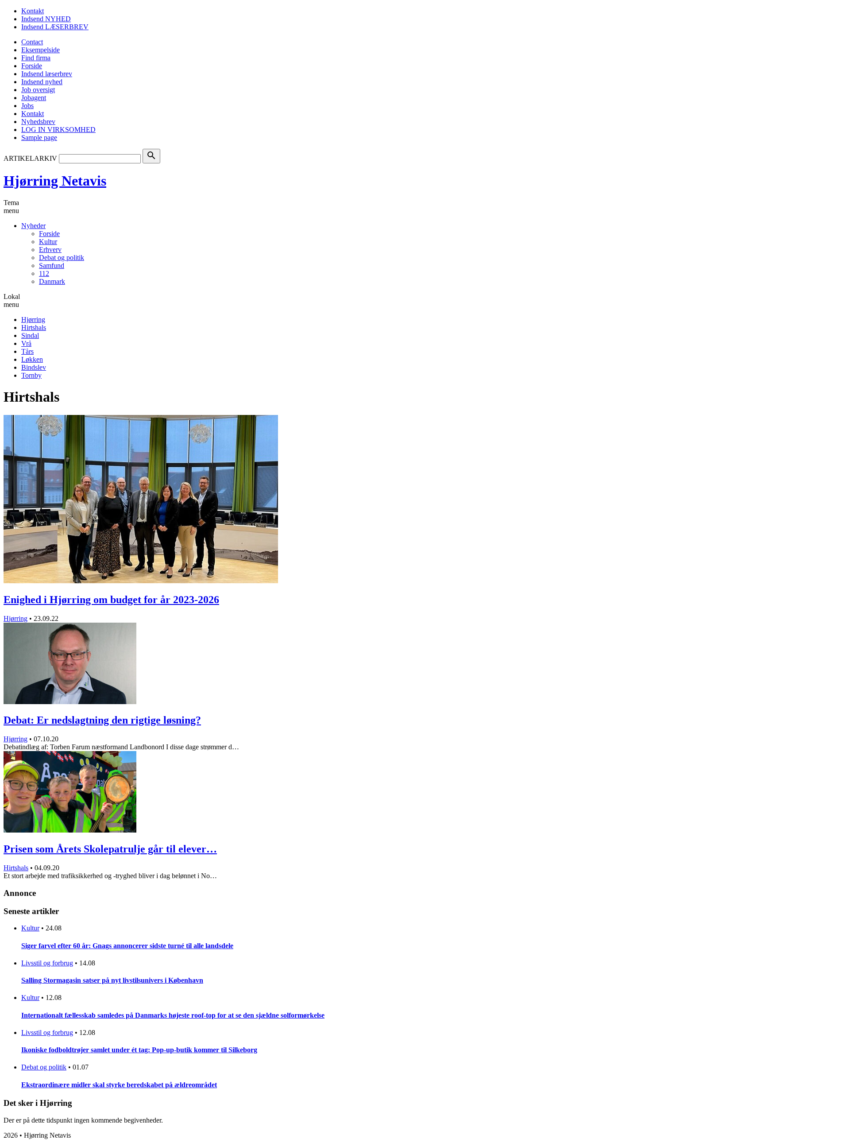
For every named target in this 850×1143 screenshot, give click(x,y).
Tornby (31, 375)
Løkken (32, 359)
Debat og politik (61, 257)
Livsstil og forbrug (47, 963)
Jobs (27, 105)
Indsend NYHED (46, 19)
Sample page (39, 137)
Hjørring (33, 319)
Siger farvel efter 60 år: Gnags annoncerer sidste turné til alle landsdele (127, 945)
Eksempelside (40, 50)
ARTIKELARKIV (30, 158)
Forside (31, 66)
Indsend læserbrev (46, 73)
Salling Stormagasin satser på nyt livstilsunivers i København (112, 980)
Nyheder (33, 225)
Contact (32, 42)
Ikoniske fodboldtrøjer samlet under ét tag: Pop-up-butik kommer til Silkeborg (139, 1050)
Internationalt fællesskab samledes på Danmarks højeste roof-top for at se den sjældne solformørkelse (173, 1015)
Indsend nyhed (41, 81)
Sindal (30, 335)
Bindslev (33, 367)
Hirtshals (33, 327)
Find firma (35, 58)
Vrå (26, 343)
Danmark (52, 281)
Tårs (27, 351)
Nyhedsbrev (38, 121)
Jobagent (33, 97)
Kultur (48, 241)
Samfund (51, 265)
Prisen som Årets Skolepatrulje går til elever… (110, 849)
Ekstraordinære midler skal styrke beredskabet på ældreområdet (119, 1085)
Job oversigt (38, 89)
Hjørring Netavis (55, 181)
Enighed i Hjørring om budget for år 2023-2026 (111, 599)
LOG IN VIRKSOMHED (58, 129)
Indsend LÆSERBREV (55, 27)
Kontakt (32, 11)
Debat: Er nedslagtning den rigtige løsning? (102, 720)
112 (44, 273)
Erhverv (50, 249)
